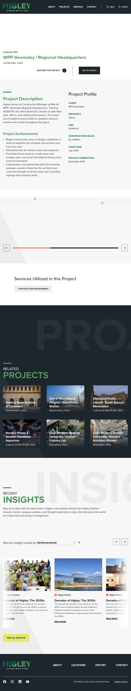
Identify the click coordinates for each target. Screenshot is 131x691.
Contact (122, 665)
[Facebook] (4, 682)
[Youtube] (27, 682)
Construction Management (33, 288)
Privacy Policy (121, 682)
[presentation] (17, 7)
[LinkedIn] (19, 682)
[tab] (51, 7)
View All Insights (16, 637)
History (100, 665)
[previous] (6, 248)
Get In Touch (89, 70)
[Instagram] (12, 682)
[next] (124, 248)
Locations (79, 665)
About (57, 665)
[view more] (79, 542)
